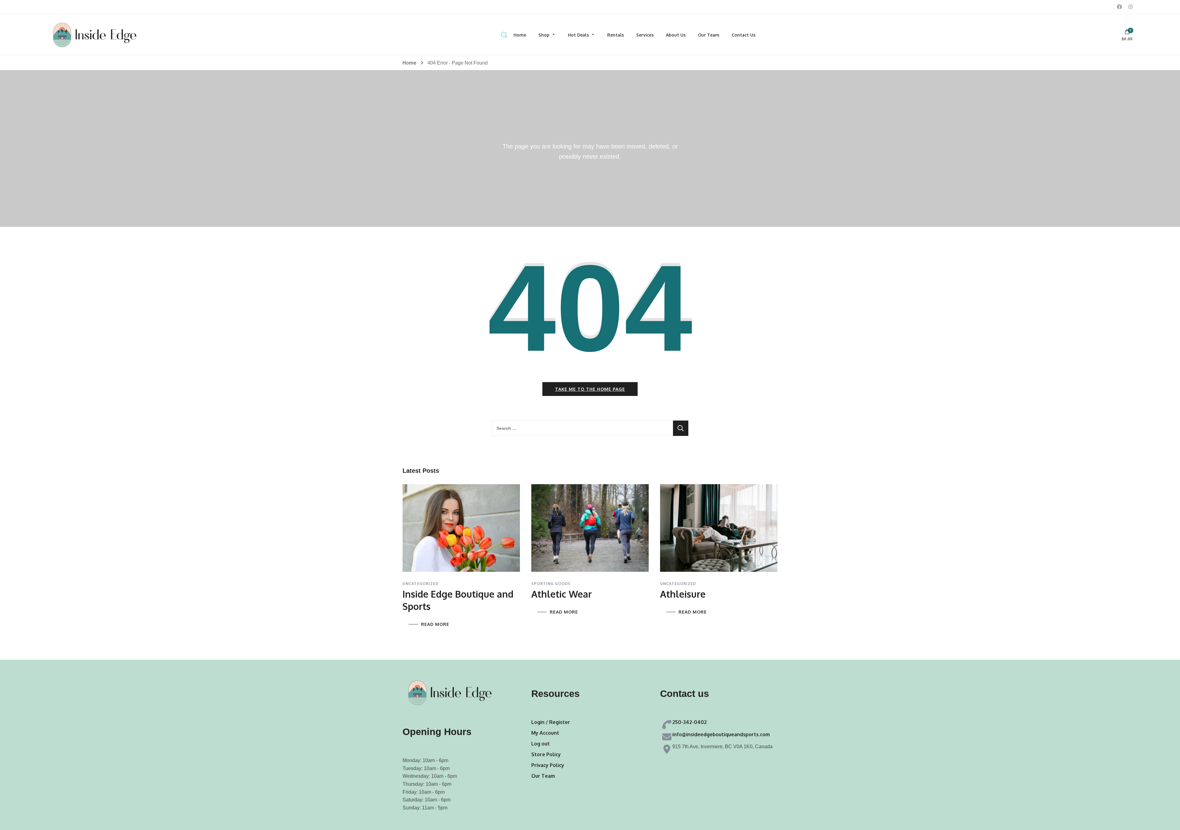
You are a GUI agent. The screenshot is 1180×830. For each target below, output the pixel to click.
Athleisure (683, 594)
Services (645, 35)
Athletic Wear (561, 594)
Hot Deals (578, 35)
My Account (545, 733)
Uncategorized (421, 584)
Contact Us (743, 35)
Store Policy (546, 754)
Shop (543, 35)
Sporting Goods (551, 584)
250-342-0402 (689, 722)
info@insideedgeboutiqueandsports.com (721, 734)
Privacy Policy (547, 765)
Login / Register (550, 722)
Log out (540, 744)
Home (519, 35)
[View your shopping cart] (1127, 33)
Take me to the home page (590, 389)
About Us (676, 35)
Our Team (708, 35)
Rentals (615, 35)
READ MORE (435, 624)
